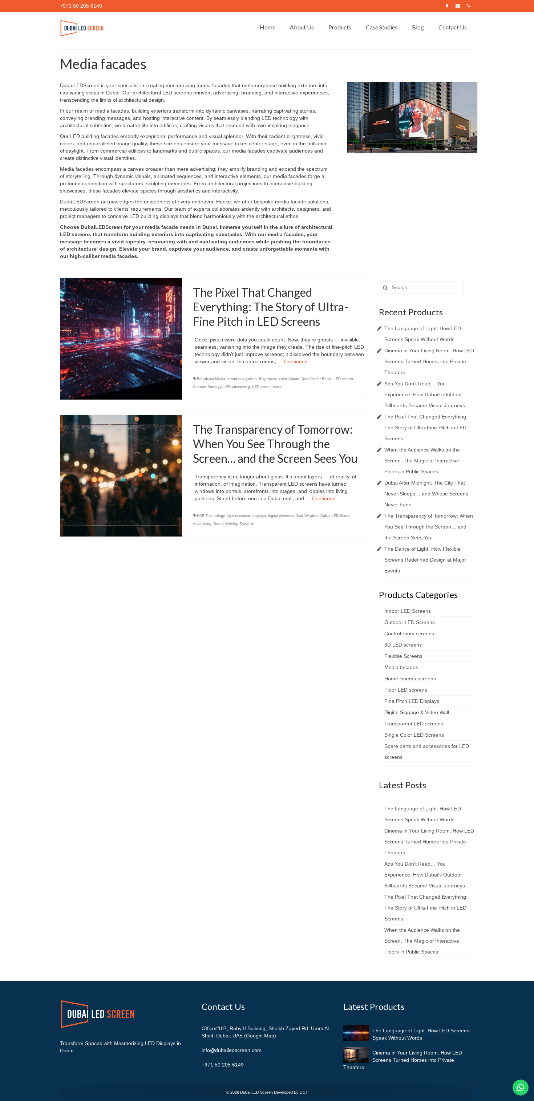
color (283, 379)
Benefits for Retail (316, 379)
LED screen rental (267, 387)
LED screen (343, 379)
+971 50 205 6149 (223, 1065)
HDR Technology (210, 516)
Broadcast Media (211, 379)
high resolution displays (246, 516)
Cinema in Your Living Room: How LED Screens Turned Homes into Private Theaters (429, 361)
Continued (296, 361)
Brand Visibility (226, 524)
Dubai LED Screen (336, 516)
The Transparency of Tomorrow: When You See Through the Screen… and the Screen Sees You (428, 527)
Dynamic (247, 524)
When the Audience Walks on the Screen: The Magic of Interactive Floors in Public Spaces (422, 460)
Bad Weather (307, 516)
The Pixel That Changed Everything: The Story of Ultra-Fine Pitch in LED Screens (426, 427)
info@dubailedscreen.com (232, 1050)
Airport (293, 379)
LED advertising (236, 387)
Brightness (268, 379)
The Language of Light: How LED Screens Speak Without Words (420, 1034)
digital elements (281, 516)
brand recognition (242, 379)
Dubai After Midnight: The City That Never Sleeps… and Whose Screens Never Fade (426, 493)
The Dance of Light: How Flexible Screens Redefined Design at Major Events (425, 560)
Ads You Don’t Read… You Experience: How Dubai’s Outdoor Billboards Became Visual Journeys (424, 394)
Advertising (202, 524)
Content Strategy (207, 387)
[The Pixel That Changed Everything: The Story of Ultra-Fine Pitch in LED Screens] (121, 338)
